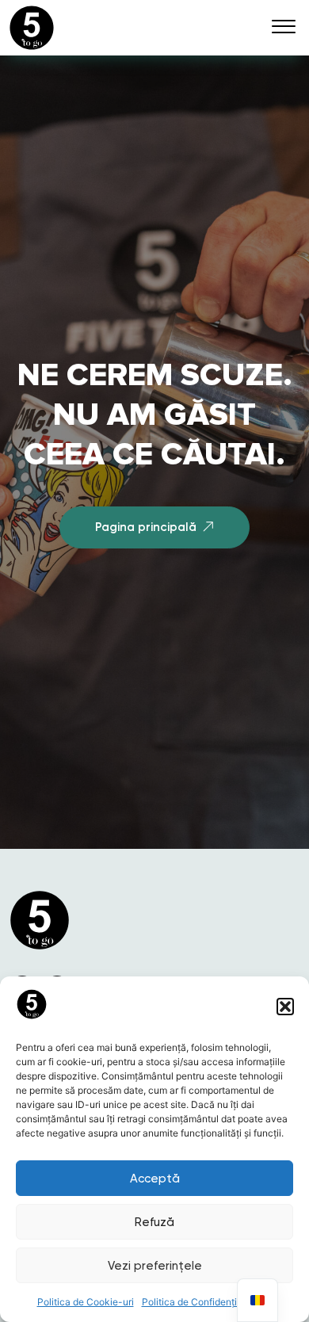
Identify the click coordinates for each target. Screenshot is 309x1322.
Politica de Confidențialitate (203, 1302)
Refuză (154, 1222)
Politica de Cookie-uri (85, 1302)
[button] (285, 1006)
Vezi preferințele (155, 1266)
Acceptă (155, 1178)
